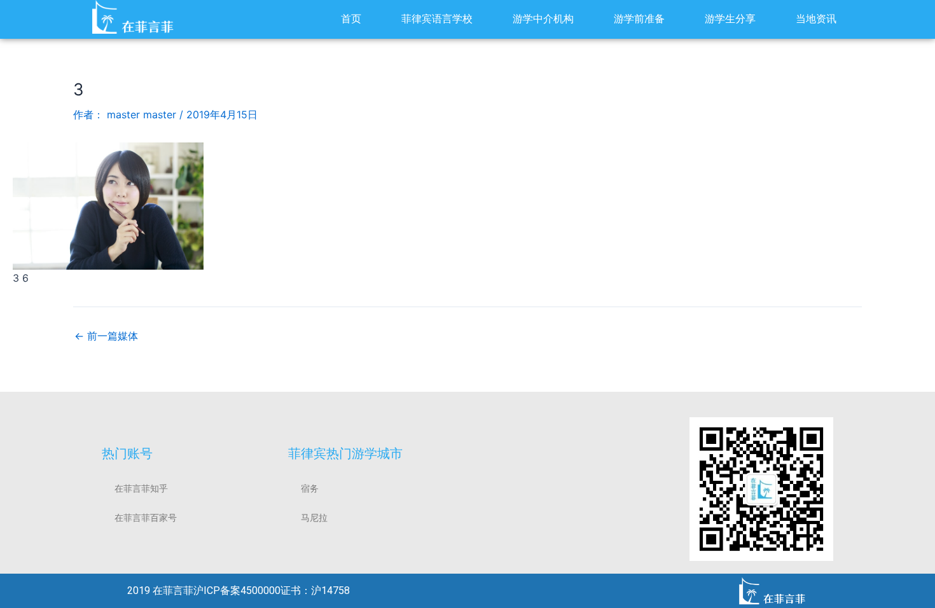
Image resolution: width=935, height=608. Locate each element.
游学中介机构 (543, 19)
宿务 (310, 488)
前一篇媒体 (106, 336)
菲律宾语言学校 (437, 19)
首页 (351, 19)
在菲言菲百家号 (145, 518)
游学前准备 (639, 19)
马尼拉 (314, 518)
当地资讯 (816, 19)
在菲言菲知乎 (141, 488)
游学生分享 (730, 19)
